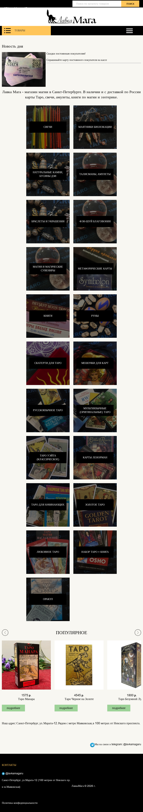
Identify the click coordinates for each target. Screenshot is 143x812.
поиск (130, 3)
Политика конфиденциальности (20, 803)
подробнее (13, 708)
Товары (20, 30)
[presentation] (5, 632)
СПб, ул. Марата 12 (15, 8)
